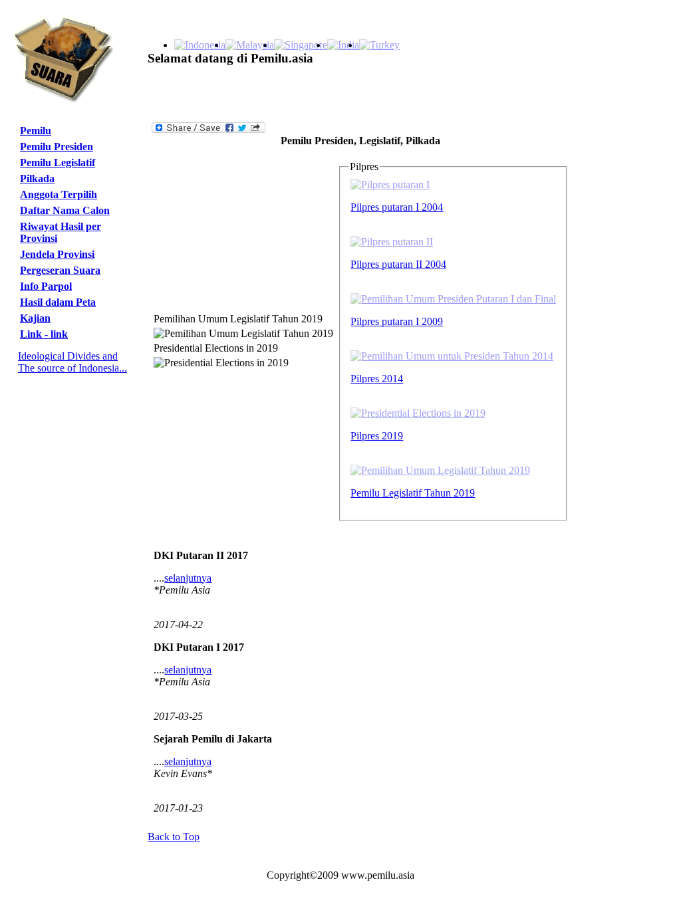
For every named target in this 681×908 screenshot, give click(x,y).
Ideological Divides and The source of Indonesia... (72, 362)
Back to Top (174, 836)
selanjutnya (187, 578)
